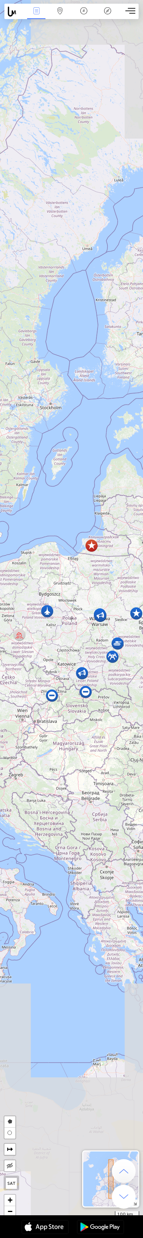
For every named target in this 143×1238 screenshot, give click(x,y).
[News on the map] (14, 11)
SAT (11, 1183)
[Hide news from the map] (9, 1165)
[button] (91, 545)
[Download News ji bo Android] (100, 1227)
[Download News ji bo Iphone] (45, 1227)
